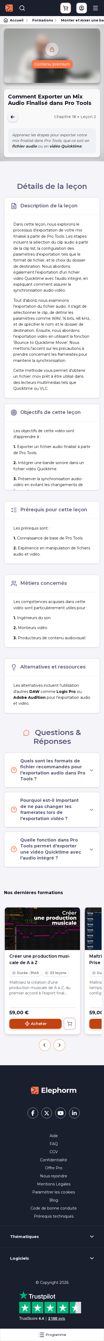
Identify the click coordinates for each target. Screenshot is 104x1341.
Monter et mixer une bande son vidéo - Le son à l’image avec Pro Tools (80, 20)
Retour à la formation (13, 117)
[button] (44, 1045)
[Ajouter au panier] (69, 1024)
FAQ (54, 1143)
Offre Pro (53, 1168)
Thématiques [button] (24, 1236)
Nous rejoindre (53, 1176)
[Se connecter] (81, 8)
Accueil (16, 20)
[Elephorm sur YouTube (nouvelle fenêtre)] (60, 1113)
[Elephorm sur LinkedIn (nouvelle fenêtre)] (74, 1113)
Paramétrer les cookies (53, 1192)
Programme (56, 1335)
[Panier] (65, 8)
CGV (54, 1151)
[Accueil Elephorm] (53, 1090)
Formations (42, 20)
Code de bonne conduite (53, 1208)
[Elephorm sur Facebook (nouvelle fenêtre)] (32, 1113)
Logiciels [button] (19, 1258)
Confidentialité (53, 1160)
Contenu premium (52, 64)
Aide (54, 1135)
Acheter (39, 1023)
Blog (53, 1200)
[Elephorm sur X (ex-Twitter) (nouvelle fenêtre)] (46, 1113)
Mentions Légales (53, 1184)
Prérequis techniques (54, 1216)
